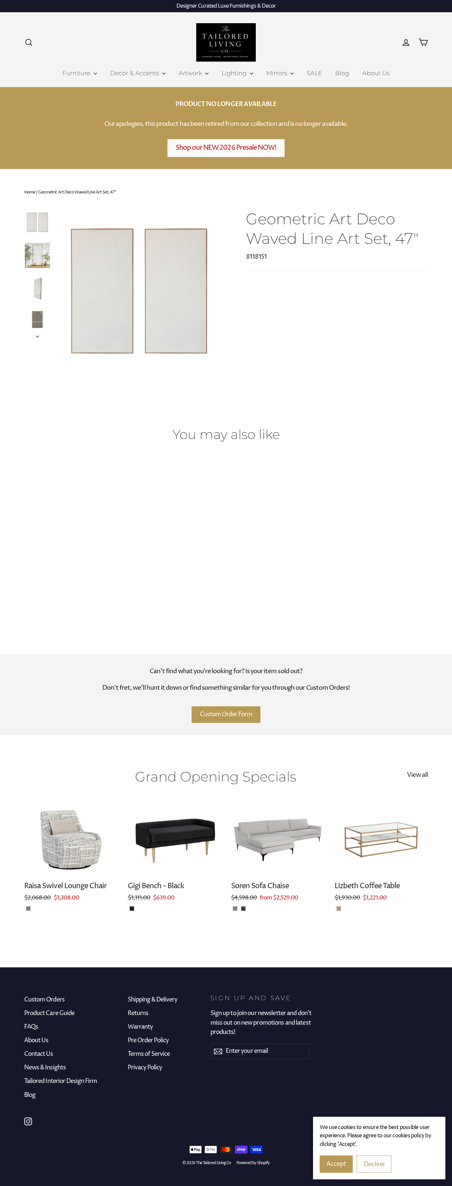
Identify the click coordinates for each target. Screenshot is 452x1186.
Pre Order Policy (148, 1041)
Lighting (235, 73)
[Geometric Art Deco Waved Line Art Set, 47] (28, 595)
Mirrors (277, 73)
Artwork (191, 73)
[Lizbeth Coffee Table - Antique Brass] (338, 908)
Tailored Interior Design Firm (60, 1081)
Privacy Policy (145, 1068)
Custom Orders (44, 1000)
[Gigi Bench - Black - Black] (132, 908)
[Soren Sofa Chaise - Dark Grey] (243, 908)
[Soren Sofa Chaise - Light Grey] (235, 908)
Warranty (140, 1027)
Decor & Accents (135, 73)
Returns (138, 1013)
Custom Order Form (226, 714)
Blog (342, 73)
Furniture (77, 73)
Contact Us (38, 1054)
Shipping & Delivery (153, 1000)
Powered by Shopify (253, 1163)
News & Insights (45, 1068)
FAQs (31, 1027)
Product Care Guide (49, 1013)
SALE (314, 73)
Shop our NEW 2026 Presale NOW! (226, 147)
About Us (375, 73)
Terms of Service (149, 1054)
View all (417, 775)
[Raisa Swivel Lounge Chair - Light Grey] (28, 908)
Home (29, 192)
